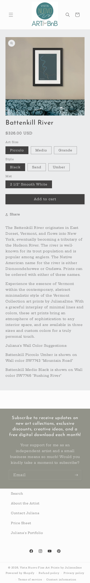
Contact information (61, 579)
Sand (36, 167)
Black (15, 167)
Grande (65, 150)
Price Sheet (21, 523)
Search (17, 493)
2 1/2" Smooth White (28, 184)
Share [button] (15, 214)
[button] (11, 15)
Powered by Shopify (20, 572)
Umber (59, 167)
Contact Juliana (25, 513)
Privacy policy (74, 573)
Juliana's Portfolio (27, 533)
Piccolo (17, 150)
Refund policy (49, 573)
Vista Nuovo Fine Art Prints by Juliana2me (51, 567)
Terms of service (30, 579)
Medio (41, 150)
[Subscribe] (76, 475)
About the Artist (25, 503)
